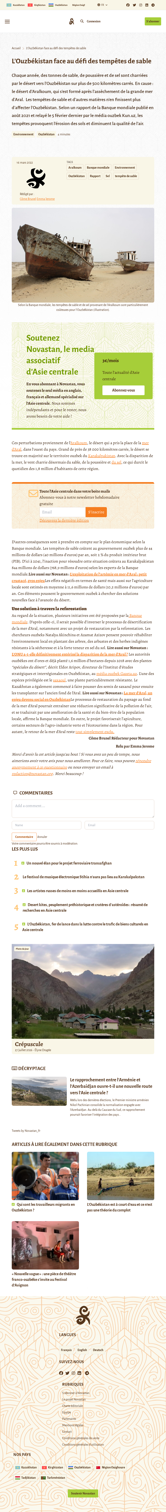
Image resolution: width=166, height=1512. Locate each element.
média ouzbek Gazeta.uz (116, 673)
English (82, 1350)
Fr (102, 5)
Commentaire (24, 836)
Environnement (23, 134)
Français (66, 1350)
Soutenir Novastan (83, 1493)
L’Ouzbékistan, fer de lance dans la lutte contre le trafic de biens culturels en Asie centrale (85, 927)
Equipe (66, 1412)
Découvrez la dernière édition (64, 520)
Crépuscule (29, 1044)
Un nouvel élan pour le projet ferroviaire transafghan (69, 863)
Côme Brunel (28, 198)
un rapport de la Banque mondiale (102, 107)
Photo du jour (22, 949)
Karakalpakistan (101, 455)
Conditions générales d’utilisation (83, 1444)
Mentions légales (72, 1425)
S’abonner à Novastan (75, 1393)
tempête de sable (126, 176)
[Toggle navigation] (7, 21)
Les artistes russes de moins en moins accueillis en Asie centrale (77, 891)
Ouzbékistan (46, 134)
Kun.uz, (129, 115)
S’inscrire (96, 512)
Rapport (95, 176)
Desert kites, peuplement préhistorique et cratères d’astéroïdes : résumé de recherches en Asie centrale (85, 908)
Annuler (42, 836)
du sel (116, 462)
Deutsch (98, 1350)
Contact (67, 1431)
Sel (108, 176)
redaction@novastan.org (32, 773)
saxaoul (59, 680)
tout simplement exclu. (95, 731)
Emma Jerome (46, 198)
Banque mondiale (98, 167)
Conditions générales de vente (80, 1438)
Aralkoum (75, 167)
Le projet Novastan (74, 1399)
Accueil (16, 48)
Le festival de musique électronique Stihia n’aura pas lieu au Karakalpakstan (84, 877)
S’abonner (153, 21)
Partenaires (69, 1418)
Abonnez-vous (123, 390)
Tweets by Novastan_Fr (26, 1130)
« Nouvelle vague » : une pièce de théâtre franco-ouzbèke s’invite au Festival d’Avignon (44, 1279)
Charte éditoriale (72, 1406)
